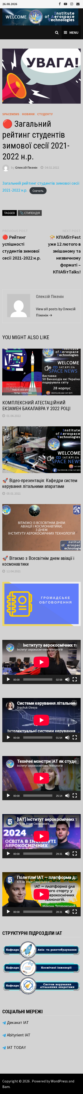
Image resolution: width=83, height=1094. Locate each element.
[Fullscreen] (74, 679)
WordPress (59, 1081)
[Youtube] (66, 3)
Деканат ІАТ (17, 1022)
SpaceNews (10, 114)
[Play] (8, 679)
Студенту (45, 114)
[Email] (78, 3)
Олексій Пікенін (26, 167)
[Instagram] (72, 3)
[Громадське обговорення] (41, 603)
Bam (6, 1086)
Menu (73, 32)
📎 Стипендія (30, 213)
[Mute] (67, 679)
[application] (41, 662)
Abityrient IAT (18, 1035)
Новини (28, 114)
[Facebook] (60, 3)
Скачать (38, 190)
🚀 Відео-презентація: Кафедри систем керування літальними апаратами (39, 483)
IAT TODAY (16, 1047)
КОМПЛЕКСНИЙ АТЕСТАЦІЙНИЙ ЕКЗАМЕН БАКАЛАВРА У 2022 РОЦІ (36, 405)
